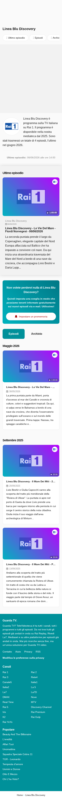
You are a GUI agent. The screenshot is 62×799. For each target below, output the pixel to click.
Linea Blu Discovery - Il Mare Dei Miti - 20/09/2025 (31, 481)
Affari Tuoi (8, 744)
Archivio (36, 333)
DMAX (6, 697)
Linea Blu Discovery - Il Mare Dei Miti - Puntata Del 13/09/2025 (31, 564)
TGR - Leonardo (11, 759)
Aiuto (18, 651)
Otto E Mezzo (10, 774)
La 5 (33, 687)
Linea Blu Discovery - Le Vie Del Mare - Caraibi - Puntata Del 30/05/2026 (31, 387)
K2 (4, 717)
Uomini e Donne (11, 769)
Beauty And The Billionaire (17, 734)
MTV (33, 702)
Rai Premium (38, 712)
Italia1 (34, 682)
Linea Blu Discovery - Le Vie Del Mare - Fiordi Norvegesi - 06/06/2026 (30, 230)
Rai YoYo (7, 722)
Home (20, 795)
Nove (34, 697)
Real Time (8, 702)
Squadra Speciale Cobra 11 (18, 754)
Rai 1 (5, 672)
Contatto (7, 651)
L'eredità (7, 739)
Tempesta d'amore (13, 764)
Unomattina (9, 749)
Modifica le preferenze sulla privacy (23, 657)
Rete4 (34, 677)
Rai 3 (5, 677)
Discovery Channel (41, 707)
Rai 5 (5, 707)
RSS (38, 651)
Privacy (28, 651)
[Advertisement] (31, 79)
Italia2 (6, 687)
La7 (5, 692)
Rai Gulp (35, 717)
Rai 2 (34, 672)
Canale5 (7, 682)
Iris (4, 712)
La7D (34, 692)
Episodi (14, 333)
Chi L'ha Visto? (11, 779)
